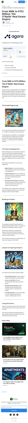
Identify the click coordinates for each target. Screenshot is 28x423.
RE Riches (4, 6)
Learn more (4, 73)
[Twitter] (10, 414)
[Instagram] (17, 414)
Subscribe (21, 1)
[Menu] (26, 2)
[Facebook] (14, 414)
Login (15, 1)
